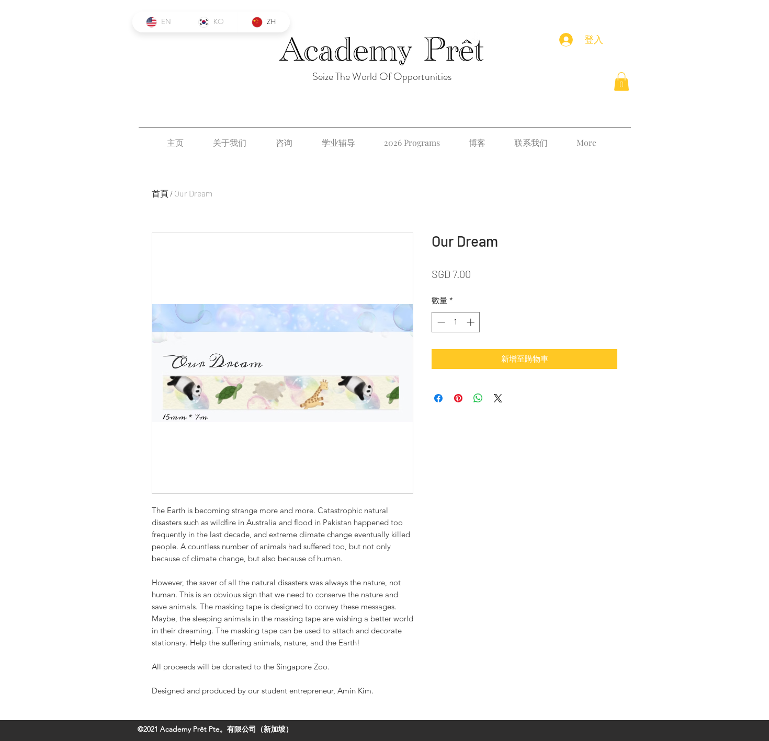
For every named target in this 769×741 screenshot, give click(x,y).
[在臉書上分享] (438, 398)
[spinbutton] (456, 322)
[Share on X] (498, 398)
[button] (621, 81)
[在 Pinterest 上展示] (458, 398)
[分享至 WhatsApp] (478, 398)
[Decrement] (440, 322)
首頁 (160, 193)
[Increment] (472, 322)
